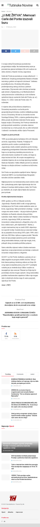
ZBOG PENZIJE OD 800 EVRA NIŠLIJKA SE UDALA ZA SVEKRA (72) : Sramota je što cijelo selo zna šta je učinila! (24, 405)
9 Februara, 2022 (11, 27)
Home (3, 11)
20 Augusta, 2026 (8, 450)
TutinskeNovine (10, 504)
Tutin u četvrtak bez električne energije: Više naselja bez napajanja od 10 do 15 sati (24, 466)
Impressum (19, 512)
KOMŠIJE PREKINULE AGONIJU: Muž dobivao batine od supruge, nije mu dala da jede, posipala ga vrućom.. (24, 381)
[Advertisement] (20, 356)
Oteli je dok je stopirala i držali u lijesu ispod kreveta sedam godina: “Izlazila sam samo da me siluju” (24, 415)
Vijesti (3, 512)
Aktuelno (9, 11)
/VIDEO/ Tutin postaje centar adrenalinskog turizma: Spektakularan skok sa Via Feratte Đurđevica (24, 477)
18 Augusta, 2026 (16, 471)
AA (23, 504)
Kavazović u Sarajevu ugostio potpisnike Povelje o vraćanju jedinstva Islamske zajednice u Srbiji (17, 446)
